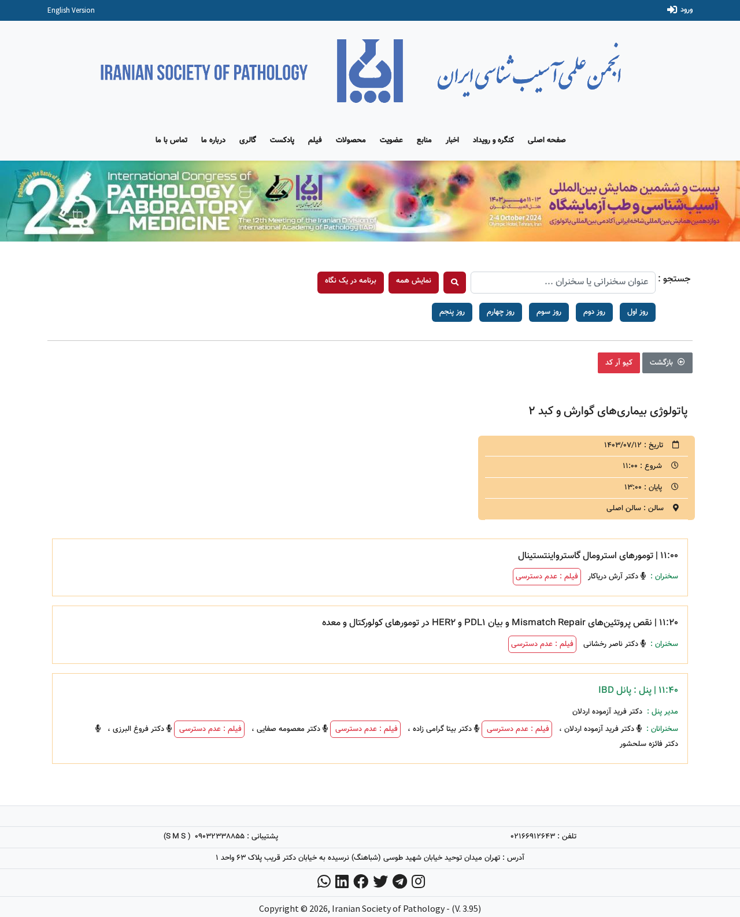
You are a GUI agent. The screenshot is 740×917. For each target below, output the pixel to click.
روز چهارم (501, 312)
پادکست (282, 140)
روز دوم (594, 312)
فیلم (315, 140)
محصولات (351, 140)
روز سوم (548, 312)
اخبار (452, 140)
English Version (71, 10)
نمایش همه (413, 281)
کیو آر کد (618, 363)
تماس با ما (171, 140)
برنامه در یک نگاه (350, 281)
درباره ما (213, 140)
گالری (247, 140)
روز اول (637, 312)
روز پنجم (452, 312)
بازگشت (662, 363)
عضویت (391, 140)
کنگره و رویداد (493, 140)
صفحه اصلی (547, 140)
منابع (424, 140)
